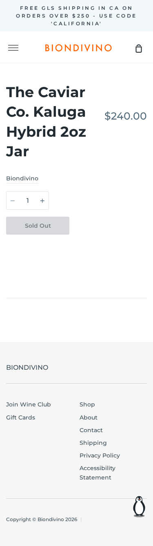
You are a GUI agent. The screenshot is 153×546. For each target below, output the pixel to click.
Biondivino (22, 178)
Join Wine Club (28, 404)
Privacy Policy (100, 455)
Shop (87, 404)
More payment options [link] (108, 244)
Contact (91, 430)
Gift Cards (20, 417)
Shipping (93, 442)
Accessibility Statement (97, 472)
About (89, 417)
